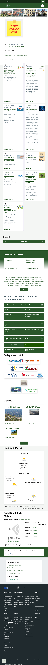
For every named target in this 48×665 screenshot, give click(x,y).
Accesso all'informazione (11, 277)
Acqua (18, 277)
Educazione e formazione (18, 605)
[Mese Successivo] (42, 241)
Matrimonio (25, 281)
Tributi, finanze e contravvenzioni (29, 603)
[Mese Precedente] (5, 241)
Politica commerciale (10, 283)
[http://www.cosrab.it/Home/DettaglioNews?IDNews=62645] (30, 368)
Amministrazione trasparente (29, 625)
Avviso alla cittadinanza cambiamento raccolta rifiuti (10, 209)
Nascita (33, 281)
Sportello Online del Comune (18, 622)
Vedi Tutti (24, 289)
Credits (27, 660)
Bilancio (40, 277)
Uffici (5, 610)
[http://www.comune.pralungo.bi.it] (16, 390)
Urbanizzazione (27, 285)
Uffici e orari (6, 636)
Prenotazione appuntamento (29, 633)
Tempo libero (16, 285)
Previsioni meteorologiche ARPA (28, 507)
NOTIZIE (8, 44)
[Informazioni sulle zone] (24, 519)
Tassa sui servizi (10, 285)
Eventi (36, 610)
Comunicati (37, 598)
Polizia (17, 283)
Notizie (36, 596)
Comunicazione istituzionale (20, 279)
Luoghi (36, 608)
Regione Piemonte (7, 1)
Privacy (39, 285)
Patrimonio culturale (39, 281)
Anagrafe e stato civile (18, 597)
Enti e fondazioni (7, 600)
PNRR (36, 285)
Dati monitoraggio (7, 660)
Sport (40, 283)
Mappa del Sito (37, 660)
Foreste (40, 279)
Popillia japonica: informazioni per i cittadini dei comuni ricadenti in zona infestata (31, 179)
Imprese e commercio (29, 596)
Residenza (36, 283)
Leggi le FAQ (27, 628)
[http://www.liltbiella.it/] (28, 375)
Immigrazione (14, 281)
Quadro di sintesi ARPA (26, 545)
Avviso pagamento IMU (9, 176)
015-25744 (10, 622)
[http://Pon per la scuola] (24, 382)
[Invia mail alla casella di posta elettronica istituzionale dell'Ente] (8, 628)
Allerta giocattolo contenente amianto (9, 72)
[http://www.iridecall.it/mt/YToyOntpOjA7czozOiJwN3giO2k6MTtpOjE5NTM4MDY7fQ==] (12, 375)
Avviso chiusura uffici (14, 46)
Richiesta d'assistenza (29, 636)
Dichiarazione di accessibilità (29, 622)
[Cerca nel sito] (42, 5)
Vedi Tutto (24, 443)
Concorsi (28, 279)
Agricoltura (22, 277)
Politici (5, 608)
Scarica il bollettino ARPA (12, 545)
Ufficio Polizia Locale (9, 70)
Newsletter (37, 619)
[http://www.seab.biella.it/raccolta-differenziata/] (32, 361)
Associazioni (35, 277)
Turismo (21, 285)
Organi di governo (7, 602)
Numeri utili (6, 638)
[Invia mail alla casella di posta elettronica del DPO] (8, 647)
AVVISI (29, 65)
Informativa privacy (29, 617)
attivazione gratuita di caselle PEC (10, 110)
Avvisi (36, 600)
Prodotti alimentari (22, 283)
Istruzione (20, 281)
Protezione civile (30, 283)
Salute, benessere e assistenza (29, 599)
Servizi (18, 660)
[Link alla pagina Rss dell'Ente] (36, 617)
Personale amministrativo (8, 605)
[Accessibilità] (4, 661)
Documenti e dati (7, 598)
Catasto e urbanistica (18, 602)
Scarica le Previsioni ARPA (12, 507)
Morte (29, 281)
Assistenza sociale (28, 277)
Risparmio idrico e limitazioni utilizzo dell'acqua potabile (9, 158)
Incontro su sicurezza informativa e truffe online (31, 110)
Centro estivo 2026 (31, 157)
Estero (36, 279)
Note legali (27, 619)
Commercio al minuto (10, 279)
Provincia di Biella (18, 619)
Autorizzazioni (17, 600)
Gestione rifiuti (7, 281)
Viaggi (32, 285)
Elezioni (32, 279)
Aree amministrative (8, 596)
